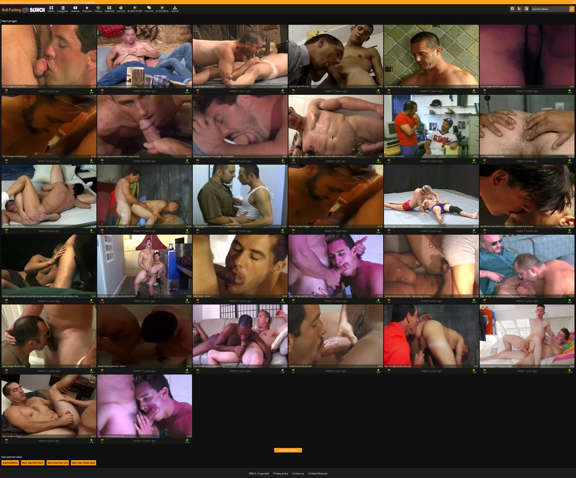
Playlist (109, 11)
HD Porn (149, 11)
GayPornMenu (10, 462)
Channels (75, 11)
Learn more (90, 2)
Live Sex (121, 11)
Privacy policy (280, 473)
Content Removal (317, 473)
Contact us (298, 473)
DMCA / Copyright (259, 473)
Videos (51, 11)
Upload (174, 11)
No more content (288, 450)
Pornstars (87, 11)
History (98, 11)
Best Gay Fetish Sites (83, 462)
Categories (62, 11)
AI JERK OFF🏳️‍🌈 (135, 11)
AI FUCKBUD (162, 11)
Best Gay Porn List (58, 462)
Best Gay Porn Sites (32, 462)
